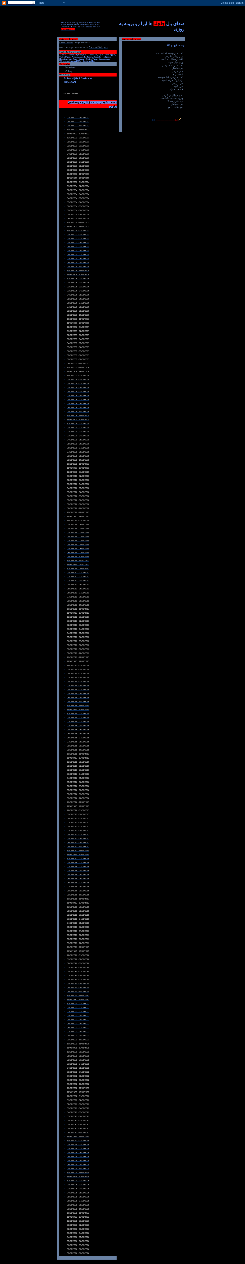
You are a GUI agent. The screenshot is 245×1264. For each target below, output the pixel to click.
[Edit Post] (180, 120)
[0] (153, 120)
